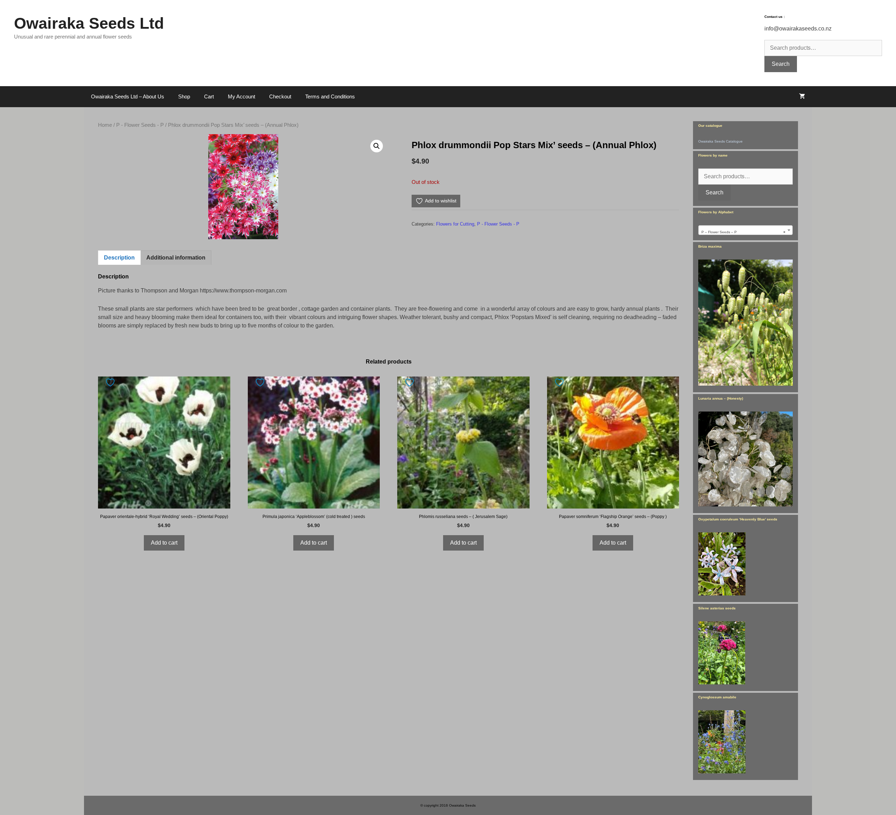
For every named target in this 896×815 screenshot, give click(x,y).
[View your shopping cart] (802, 96)
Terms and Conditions (330, 96)
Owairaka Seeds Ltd (89, 23)
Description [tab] (119, 258)
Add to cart (164, 543)
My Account (241, 96)
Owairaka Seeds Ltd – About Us (127, 96)
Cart (209, 96)
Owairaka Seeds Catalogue (720, 141)
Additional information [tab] (175, 258)
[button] (376, 146)
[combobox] (745, 230)
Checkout (280, 96)
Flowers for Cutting (455, 224)
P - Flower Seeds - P (140, 125)
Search (781, 64)
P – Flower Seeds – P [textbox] (743, 232)
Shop (184, 96)
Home (105, 125)
